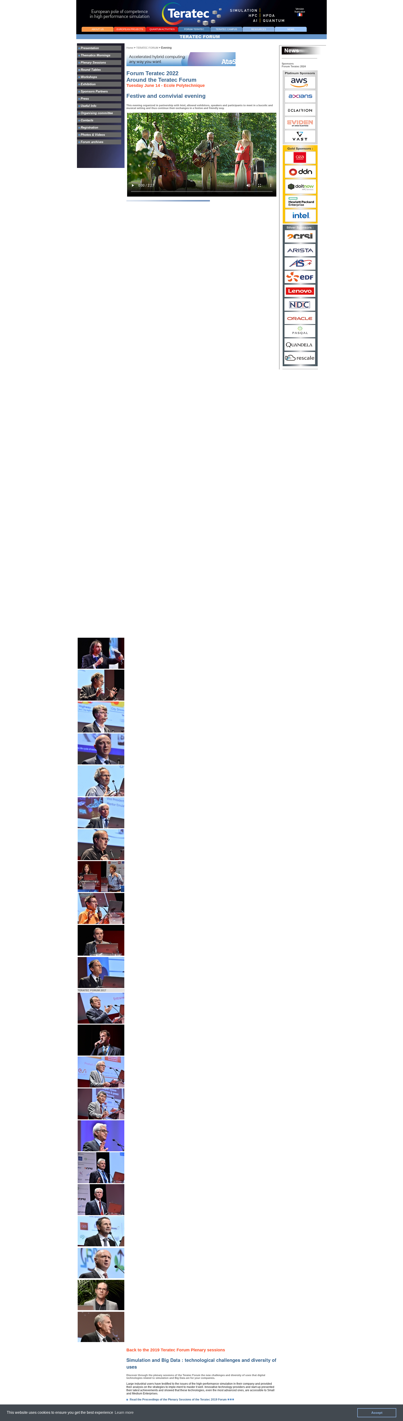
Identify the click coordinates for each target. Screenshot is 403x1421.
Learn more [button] (124, 1412)
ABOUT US (98, 29)
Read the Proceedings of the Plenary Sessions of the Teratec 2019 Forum (178, 1399)
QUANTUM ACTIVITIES (162, 29)
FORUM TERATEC (194, 29)
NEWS (290, 29)
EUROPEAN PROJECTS (130, 29)
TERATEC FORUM (147, 47)
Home (129, 47)
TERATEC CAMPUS (226, 29)
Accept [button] (376, 1412)
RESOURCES (258, 29)
